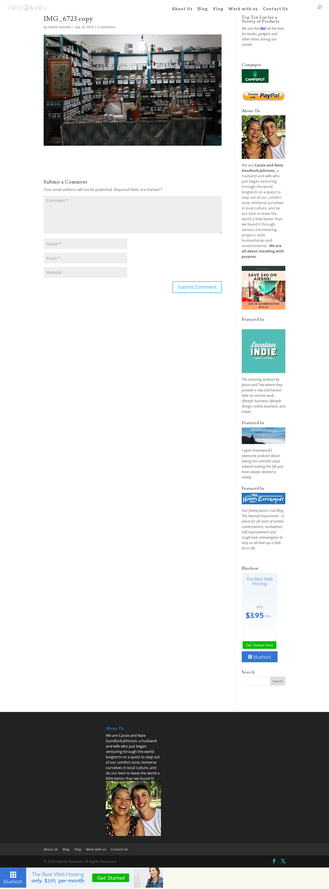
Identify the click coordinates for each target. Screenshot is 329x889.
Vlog (218, 9)
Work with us (243, 9)
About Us (182, 9)
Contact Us (275, 9)
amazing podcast (261, 379)
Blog (203, 9)
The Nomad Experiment (260, 515)
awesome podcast (256, 455)
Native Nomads (59, 27)
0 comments (106, 27)
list (263, 28)
